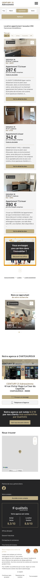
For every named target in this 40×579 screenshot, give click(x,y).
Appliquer (20, 16)
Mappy (20, 470)
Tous (4, 10)
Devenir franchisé (8, 535)
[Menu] (36, 3)
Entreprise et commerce (10, 540)
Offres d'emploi (7, 531)
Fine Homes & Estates (9, 545)
